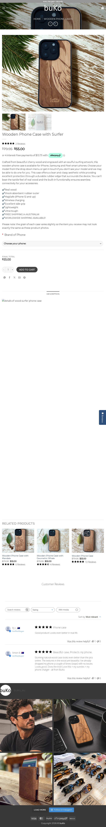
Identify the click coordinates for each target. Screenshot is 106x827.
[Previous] (2, 550)
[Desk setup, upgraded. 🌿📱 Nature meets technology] (80, 725)
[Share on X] (14, 277)
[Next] (104, 550)
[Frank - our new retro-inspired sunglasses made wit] (26, 725)
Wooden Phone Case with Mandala (15, 557)
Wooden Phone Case (82, 556)
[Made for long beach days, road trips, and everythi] (80, 779)
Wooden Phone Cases (58, 19)
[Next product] (50, 24)
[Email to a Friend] (19, 277)
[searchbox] (14, 610)
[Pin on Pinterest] (24, 277)
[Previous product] (56, 24)
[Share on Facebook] (9, 277)
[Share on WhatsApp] (4, 277)
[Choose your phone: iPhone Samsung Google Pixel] (52, 243)
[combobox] (43, 609)
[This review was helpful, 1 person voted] (93, 641)
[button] (7, 7)
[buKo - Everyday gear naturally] (53, 8)
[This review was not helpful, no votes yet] (98, 641)
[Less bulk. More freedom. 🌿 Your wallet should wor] (26, 779)
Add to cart (27, 269)
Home (37, 19)
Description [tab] (53, 294)
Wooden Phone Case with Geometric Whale (50, 557)
